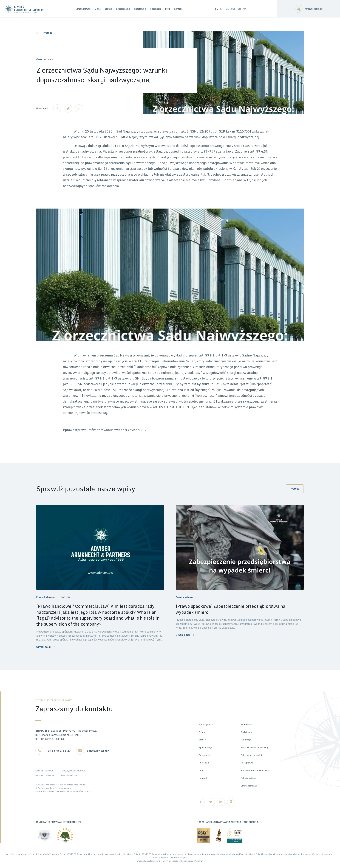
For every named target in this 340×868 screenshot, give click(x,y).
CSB (233, 8)
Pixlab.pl (198, 861)
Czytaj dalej (43, 647)
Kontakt (178, 8)
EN (221, 8)
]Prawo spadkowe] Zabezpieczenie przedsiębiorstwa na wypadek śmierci (230, 609)
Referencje (140, 8)
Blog (167, 8)
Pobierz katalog (248, 778)
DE (227, 8)
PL (216, 8)
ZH (239, 8)
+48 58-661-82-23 (58, 751)
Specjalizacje (123, 8)
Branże (108, 8)
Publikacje (155, 8)
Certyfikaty (246, 732)
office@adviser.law (98, 751)
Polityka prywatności (251, 755)
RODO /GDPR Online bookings (256, 770)
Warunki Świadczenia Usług (254, 747)
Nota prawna (247, 762)
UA (244, 8)
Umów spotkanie (313, 8)
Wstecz (47, 33)
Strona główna (82, 8)
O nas (98, 8)
